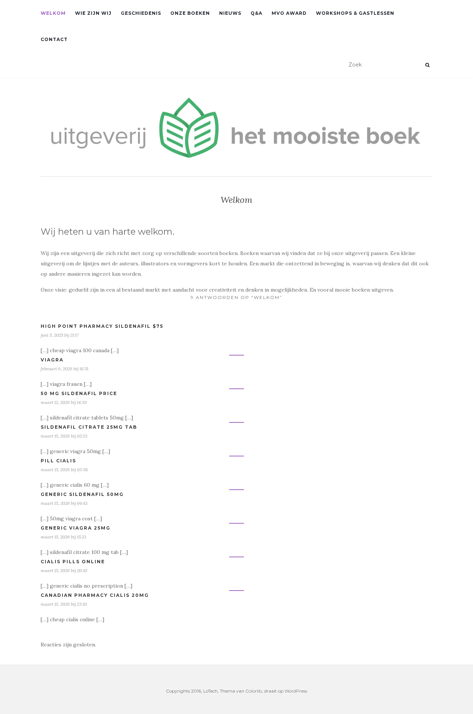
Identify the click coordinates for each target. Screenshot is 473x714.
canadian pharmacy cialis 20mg (95, 595)
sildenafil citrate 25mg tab (89, 427)
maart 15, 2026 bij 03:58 (64, 469)
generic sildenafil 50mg (82, 494)
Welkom (53, 13)
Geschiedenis (141, 13)
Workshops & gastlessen (355, 13)
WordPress (296, 691)
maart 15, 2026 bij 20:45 (64, 570)
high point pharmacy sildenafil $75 (102, 326)
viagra (52, 360)
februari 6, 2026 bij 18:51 (64, 368)
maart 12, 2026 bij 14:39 (64, 402)
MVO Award (289, 13)
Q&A (256, 13)
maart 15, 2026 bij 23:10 (64, 604)
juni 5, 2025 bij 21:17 (59, 335)
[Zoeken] (427, 65)
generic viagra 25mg (75, 528)
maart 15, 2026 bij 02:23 (64, 436)
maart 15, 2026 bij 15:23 (63, 537)
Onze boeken (190, 13)
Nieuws (230, 13)
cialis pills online (73, 561)
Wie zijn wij (93, 13)
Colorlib (253, 691)
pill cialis (58, 460)
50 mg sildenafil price (79, 393)
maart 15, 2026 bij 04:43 (64, 503)
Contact (54, 39)
